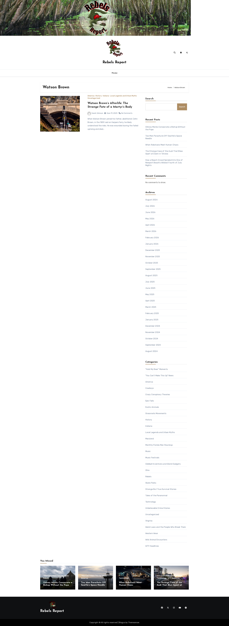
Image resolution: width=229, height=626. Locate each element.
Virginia (148, 521)
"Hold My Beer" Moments (156, 369)
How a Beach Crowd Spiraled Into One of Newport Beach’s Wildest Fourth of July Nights (164, 162)
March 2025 (150, 307)
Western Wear (151, 533)
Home (114, 73)
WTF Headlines (152, 546)
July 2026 (150, 206)
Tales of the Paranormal (156, 495)
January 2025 (151, 320)
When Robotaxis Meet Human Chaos (161, 145)
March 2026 (150, 231)
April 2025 (150, 301)
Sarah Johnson (97, 113)
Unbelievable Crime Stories (157, 508)
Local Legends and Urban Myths (123, 96)
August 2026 (151, 200)
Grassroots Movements (155, 413)
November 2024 (152, 332)
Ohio (147, 470)
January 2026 (151, 244)
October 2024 (151, 338)
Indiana (106, 96)
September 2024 (153, 345)
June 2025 (150, 288)
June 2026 (150, 212)
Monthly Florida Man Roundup (159, 445)
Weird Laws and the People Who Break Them (165, 527)
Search (149, 99)
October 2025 (151, 263)
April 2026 (150, 225)
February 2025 (152, 313)
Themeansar (133, 622)
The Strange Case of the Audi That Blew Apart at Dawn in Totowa (169, 585)
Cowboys (149, 388)
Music (148, 451)
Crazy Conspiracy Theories (157, 394)
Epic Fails (149, 401)
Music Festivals (152, 457)
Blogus (122, 622)
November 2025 (152, 256)
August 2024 (151, 351)
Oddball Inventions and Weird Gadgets (163, 464)
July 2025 (150, 282)
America (91, 96)
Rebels (148, 476)
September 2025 (153, 269)
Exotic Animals (152, 407)
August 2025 (151, 275)
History (98, 96)
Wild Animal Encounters (156, 540)
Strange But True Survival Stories (160, 489)
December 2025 (152, 250)
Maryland (149, 439)
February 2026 (152, 237)
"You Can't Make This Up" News (159, 375)
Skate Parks (150, 483)
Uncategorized (94, 98)
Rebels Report (114, 62)
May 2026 (149, 219)
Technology (150, 502)
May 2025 (149, 294)
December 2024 (152, 326)
